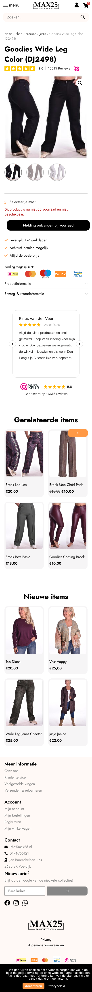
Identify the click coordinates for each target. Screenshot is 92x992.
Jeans (43, 33)
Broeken (31, 33)
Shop (19, 33)
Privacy (46, 939)
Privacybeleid (56, 986)
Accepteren (33, 986)
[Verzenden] (67, 891)
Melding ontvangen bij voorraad (48, 225)
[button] (80, 83)
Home (8, 33)
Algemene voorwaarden (46, 945)
